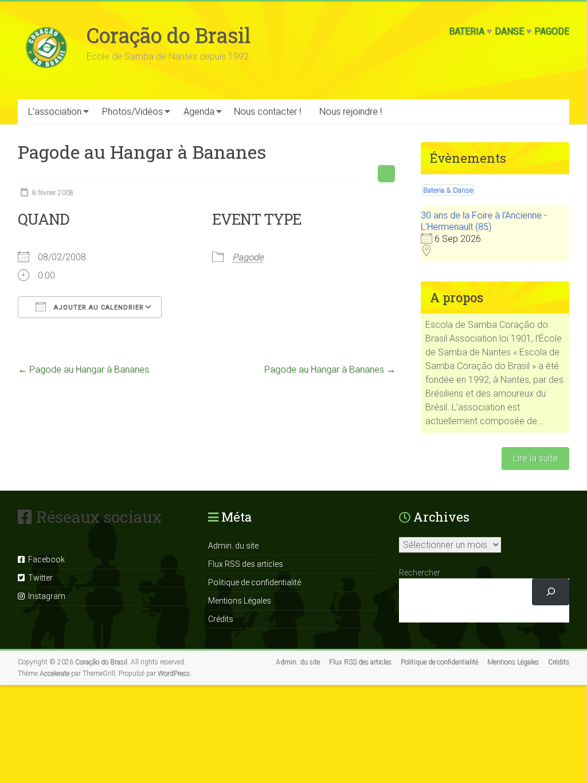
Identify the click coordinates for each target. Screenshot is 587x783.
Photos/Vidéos (132, 111)
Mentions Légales (239, 600)
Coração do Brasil (169, 35)
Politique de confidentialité (254, 582)
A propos (456, 297)
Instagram (45, 596)
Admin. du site (233, 545)
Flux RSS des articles (245, 564)
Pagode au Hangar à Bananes (83, 369)
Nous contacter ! (267, 111)
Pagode (551, 31)
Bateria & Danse (448, 190)
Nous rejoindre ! (350, 111)
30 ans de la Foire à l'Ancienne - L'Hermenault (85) (484, 221)
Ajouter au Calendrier (98, 307)
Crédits (220, 619)
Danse (509, 31)
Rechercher (419, 572)
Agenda (198, 111)
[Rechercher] (550, 591)
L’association (54, 111)
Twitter (39, 577)
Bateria (466, 31)
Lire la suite (535, 458)
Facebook (45, 559)
